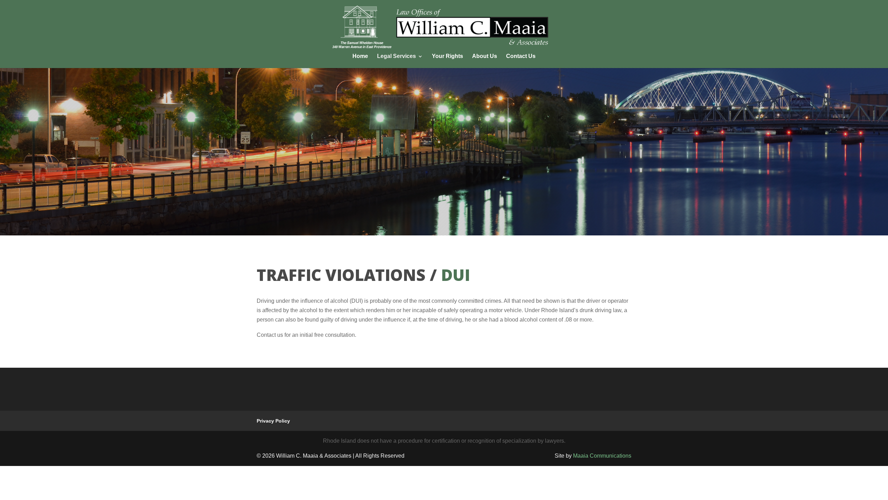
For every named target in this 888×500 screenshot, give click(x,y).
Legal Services (396, 56)
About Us (484, 56)
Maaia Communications (602, 456)
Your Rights (447, 56)
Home (360, 56)
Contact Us (521, 56)
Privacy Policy (273, 421)
